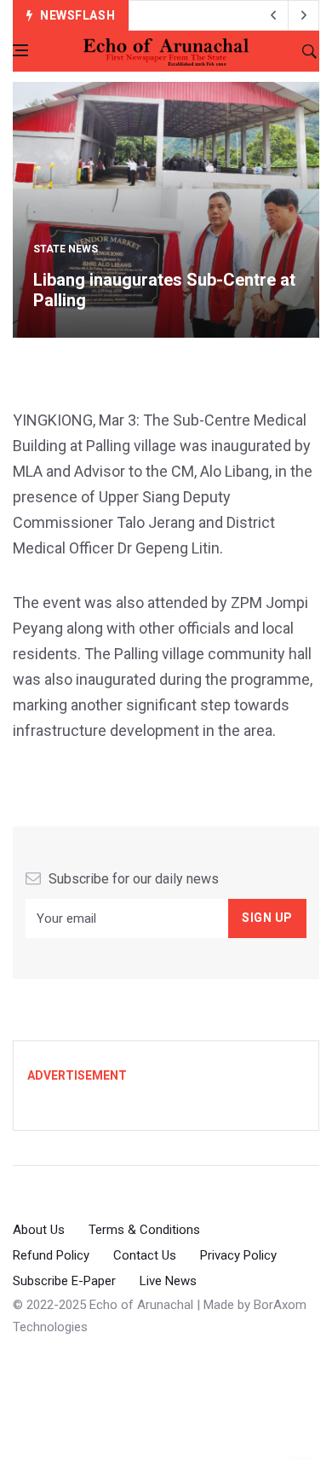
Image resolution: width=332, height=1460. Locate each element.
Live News (168, 1281)
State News (65, 249)
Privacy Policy (238, 1255)
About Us (39, 1229)
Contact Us (144, 1255)
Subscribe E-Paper (64, 1281)
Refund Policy (51, 1255)
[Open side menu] (20, 50)
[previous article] (304, 15)
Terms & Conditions (144, 1229)
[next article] (273, 15)
